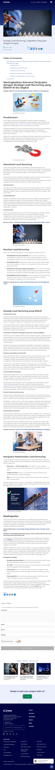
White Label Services (41, 744)
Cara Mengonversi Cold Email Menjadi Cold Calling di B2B (10, 677)
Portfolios (32, 716)
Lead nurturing (23, 124)
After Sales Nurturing (25, 746)
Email (3, 629)
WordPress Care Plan (41, 746)
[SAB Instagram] (10, 734)
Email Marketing (7, 752)
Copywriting (23, 741)
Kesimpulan (10, 79)
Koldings (9, 540)
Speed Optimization (25, 756)
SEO (4, 749)
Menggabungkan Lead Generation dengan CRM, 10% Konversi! (42, 677)
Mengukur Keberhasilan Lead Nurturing (22, 76)
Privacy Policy (11, 761)
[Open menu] (51, 2)
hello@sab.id (8, 722)
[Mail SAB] (13, 734)
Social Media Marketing (9, 744)
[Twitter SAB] (7, 734)
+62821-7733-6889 (9, 723)
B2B (36, 120)
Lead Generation (24, 753)
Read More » (7, 679)
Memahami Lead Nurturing (18, 68)
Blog (30, 723)
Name (3, 624)
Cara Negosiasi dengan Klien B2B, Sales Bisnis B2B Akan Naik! (26, 677)
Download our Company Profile (13, 727)
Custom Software (40, 752)
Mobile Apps (39, 755)
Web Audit (39, 741)
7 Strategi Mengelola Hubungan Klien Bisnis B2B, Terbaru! (32, 222)
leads (28, 122)
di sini (36, 586)
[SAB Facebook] (3, 734)
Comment (4, 610)
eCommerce (6, 747)
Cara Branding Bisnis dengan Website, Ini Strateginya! (32, 91)
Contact (31, 726)
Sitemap (5, 761)
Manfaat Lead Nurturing (17, 70)
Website (3, 634)
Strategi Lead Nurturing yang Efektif (21, 73)
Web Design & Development (10, 741)
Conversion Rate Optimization (24, 750)
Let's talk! (27, 696)
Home (31, 710)
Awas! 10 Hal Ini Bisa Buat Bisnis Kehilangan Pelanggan (32, 429)
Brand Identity (24, 744)
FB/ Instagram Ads (8, 755)
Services (31, 713)
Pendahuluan (14, 65)
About (31, 720)
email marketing (8, 384)
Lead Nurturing (32, 47)
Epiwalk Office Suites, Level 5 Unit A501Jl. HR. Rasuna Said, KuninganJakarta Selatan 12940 (12, 718)
